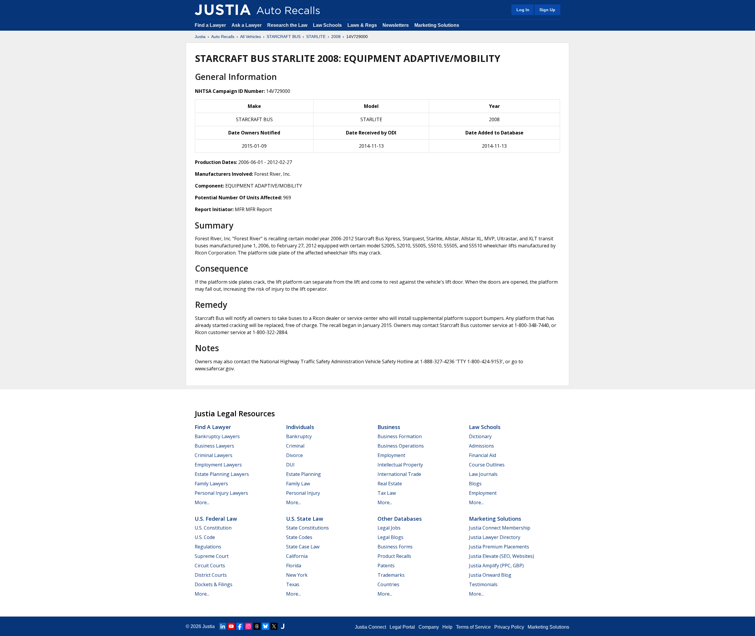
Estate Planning (303, 474)
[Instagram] (248, 626)
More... (202, 502)
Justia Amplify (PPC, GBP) (496, 565)
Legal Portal (402, 627)
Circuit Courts (210, 565)
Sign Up (547, 9)
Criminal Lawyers (213, 455)
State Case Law (302, 546)
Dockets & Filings (213, 584)
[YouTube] (231, 626)
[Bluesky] (265, 626)
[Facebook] (239, 626)
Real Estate (390, 483)
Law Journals (483, 474)
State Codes (299, 537)
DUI (290, 464)
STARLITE (316, 36)
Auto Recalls (222, 36)
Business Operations (401, 446)
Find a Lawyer (210, 25)
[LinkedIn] (222, 626)
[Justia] (223, 9)
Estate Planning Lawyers (222, 474)
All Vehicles (250, 36)
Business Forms (395, 546)
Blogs (475, 483)
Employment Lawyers (218, 464)
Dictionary (480, 436)
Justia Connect (370, 627)
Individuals (300, 426)
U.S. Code (205, 537)
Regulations (208, 546)
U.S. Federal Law (216, 518)
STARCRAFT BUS (284, 36)
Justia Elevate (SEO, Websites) (501, 556)
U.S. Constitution (213, 528)
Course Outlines (487, 464)
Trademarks (391, 575)
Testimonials (483, 584)
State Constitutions (307, 528)
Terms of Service (473, 627)
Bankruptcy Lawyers (217, 436)
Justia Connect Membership (499, 528)
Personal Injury (303, 493)
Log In (522, 9)
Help (447, 627)
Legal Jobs (389, 528)
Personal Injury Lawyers (221, 493)
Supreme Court (212, 556)
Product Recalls (394, 556)
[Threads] (256, 626)
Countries (388, 584)
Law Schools (327, 25)
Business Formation (400, 436)
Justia (200, 36)
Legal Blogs (390, 537)
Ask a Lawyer (247, 25)
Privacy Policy (509, 627)
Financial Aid (482, 455)
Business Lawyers (214, 446)
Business (389, 426)
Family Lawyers (211, 483)
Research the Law (287, 25)
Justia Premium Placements (499, 546)
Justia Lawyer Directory (494, 537)
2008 (336, 36)
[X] (274, 626)
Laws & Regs (362, 25)
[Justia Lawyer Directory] (282, 626)
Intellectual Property (400, 464)
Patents (386, 565)
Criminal (295, 446)
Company (428, 627)
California (297, 556)
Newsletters (396, 25)
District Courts (211, 575)
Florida (293, 565)
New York (297, 575)
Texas (292, 584)
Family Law (298, 483)
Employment (391, 455)
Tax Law (387, 493)
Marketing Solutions (436, 25)
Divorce (294, 455)
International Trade (399, 474)
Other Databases (400, 518)
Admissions (481, 446)
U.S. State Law (304, 518)
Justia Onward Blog (490, 575)
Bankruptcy (299, 436)
